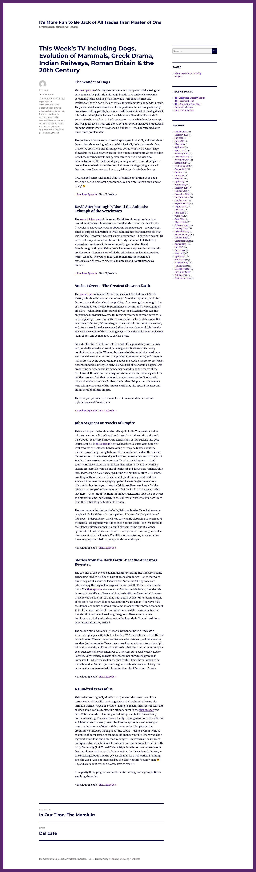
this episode (103, 443)
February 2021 (181, 135)
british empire (54, 108)
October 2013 (181, 238)
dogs (41, 111)
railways (43, 123)
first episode (94, 589)
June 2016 (179, 141)
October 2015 (181, 163)
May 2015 (179, 178)
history (55, 114)
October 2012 (181, 275)
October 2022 (181, 132)
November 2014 (182, 197)
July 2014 (179, 209)
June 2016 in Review (184, 110)
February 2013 (181, 262)
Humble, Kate (46, 117)
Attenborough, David (49, 104)
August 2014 (180, 206)
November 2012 (182, 272)
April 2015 (179, 181)
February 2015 (181, 188)
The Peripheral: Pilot (184, 101)
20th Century (45, 98)
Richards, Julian (55, 123)
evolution (49, 111)
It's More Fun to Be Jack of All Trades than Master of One (100, 22)
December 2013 (182, 231)
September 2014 (182, 203)
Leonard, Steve (46, 120)
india (56, 117)
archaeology (59, 98)
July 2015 (179, 172)
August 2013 (180, 244)
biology (42, 108)
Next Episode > (108, 410)
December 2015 (182, 156)
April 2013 (179, 256)
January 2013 (181, 266)
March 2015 (180, 185)
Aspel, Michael (46, 101)
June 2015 (179, 175)
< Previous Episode (86, 194)
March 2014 (180, 222)
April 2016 (179, 147)
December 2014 (182, 194)
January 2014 (181, 228)
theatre (55, 133)
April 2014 (179, 219)
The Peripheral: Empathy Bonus (190, 98)
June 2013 (179, 250)
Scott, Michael (53, 126)
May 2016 (179, 144)
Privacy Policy (101, 859)
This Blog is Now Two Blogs (188, 104)
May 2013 (179, 253)
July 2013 (179, 247)
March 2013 (180, 259)
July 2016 (179, 138)
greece (48, 114)
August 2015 (180, 169)
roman (42, 126)
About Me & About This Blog (188, 73)
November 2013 (182, 234)
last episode (87, 90)
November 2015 (182, 160)
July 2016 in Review (184, 107)
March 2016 (180, 150)
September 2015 (182, 166)
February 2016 (181, 153)
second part (87, 294)
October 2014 (181, 200)
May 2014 (179, 216)
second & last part (90, 219)
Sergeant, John (46, 129)
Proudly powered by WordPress (125, 859)
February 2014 (181, 225)
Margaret (43, 90)
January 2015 (181, 191)
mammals (59, 120)
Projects (179, 76)
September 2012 (182, 278)
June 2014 (179, 213)
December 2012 (182, 269)
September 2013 (182, 241)
